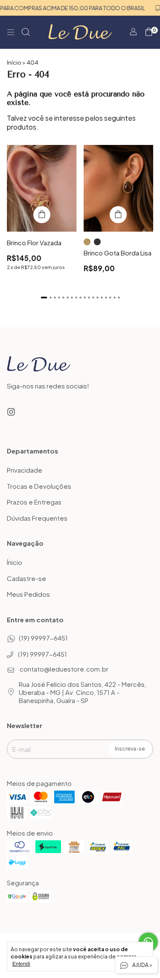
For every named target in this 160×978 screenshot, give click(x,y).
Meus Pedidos (28, 594)
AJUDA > (141, 965)
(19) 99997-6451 (43, 638)
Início (14, 62)
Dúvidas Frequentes (37, 518)
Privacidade (24, 470)
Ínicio (14, 562)
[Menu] (11, 32)
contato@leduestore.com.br (64, 669)
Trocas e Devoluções (39, 486)
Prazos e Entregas (34, 502)
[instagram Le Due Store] (11, 411)
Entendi (21, 964)
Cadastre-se (26, 578)
